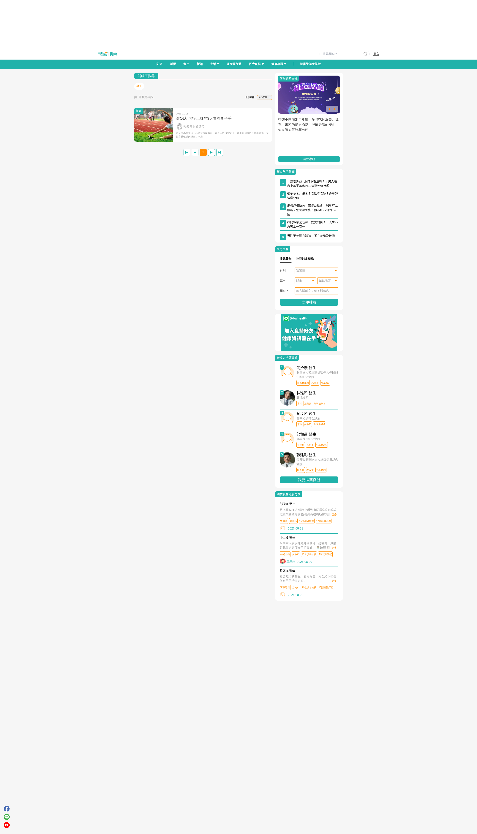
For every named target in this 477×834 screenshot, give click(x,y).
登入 (376, 53)
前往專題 (309, 159)
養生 (186, 64)
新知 (200, 64)
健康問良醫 (234, 64)
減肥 (173, 64)
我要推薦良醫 (309, 480)
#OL (139, 86)
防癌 (159, 64)
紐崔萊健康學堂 (310, 64)
